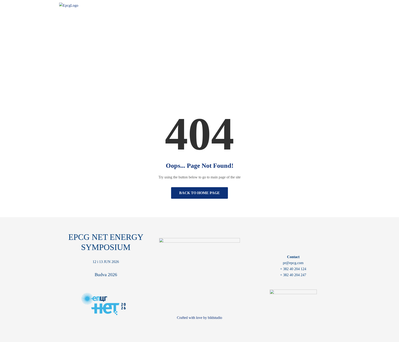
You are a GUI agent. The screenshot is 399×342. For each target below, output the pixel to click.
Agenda (258, 7)
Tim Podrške (304, 7)
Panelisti (279, 7)
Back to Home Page (199, 193)
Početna (185, 60)
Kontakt (329, 7)
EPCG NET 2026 (230, 7)
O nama (202, 7)
